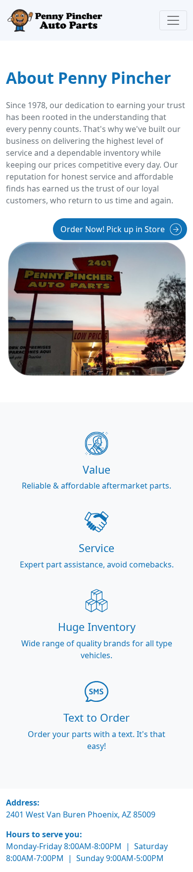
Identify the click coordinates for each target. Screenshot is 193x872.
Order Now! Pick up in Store (112, 229)
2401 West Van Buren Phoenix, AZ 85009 (80, 814)
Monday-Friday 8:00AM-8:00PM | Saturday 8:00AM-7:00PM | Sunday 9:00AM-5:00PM (87, 852)
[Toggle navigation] (173, 20)
